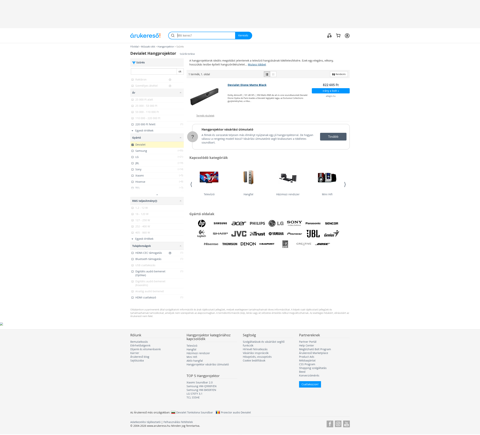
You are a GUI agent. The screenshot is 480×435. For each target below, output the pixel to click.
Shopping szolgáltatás (313, 368)
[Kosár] (338, 35)
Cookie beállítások (254, 360)
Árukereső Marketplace (313, 353)
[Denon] (248, 244)
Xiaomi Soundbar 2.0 (200, 382)
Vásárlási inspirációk (255, 353)
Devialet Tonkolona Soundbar (194, 412)
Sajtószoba (137, 360)
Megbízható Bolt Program (315, 349)
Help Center (306, 345)
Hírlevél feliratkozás (255, 349)
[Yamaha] (276, 233)
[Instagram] (338, 423)
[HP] (201, 223)
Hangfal (248, 194)
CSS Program (307, 364)
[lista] (267, 74)
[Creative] (303, 244)
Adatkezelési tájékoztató (145, 422)
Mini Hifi (327, 194)
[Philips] (257, 223)
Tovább (333, 136)
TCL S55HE (193, 397)
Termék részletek (205, 115)
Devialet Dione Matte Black (247, 85)
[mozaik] (273, 74)
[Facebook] (330, 423)
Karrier (134, 353)
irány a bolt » (331, 90)
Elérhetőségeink (140, 345)
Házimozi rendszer (288, 194)
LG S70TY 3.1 (194, 393)
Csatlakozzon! (310, 384)
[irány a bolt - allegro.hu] (207, 97)
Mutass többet (257, 64)
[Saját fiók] (347, 35)
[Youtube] (346, 423)
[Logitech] (201, 233)
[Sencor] (331, 223)
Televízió (209, 194)
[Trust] (257, 233)
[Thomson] (229, 244)
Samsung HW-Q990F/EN (202, 386)
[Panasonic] (313, 223)
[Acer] (238, 223)
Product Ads (306, 356)
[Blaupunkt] (266, 244)
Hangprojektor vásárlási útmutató (227, 129)
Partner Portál (307, 341)
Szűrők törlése (187, 54)
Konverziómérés (309, 375)
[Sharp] (220, 233)
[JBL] (313, 233)
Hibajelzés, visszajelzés (257, 356)
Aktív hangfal (195, 360)
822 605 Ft (331, 85)
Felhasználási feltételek (178, 422)
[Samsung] (220, 223)
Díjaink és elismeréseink (145, 349)
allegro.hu (331, 96)
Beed (302, 371)
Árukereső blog (139, 356)
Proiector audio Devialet (236, 412)
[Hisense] (211, 244)
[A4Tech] (285, 244)
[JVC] (238, 233)
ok (179, 71)
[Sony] (294, 223)
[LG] (276, 223)
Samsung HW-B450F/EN (201, 390)
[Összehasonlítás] (329, 35)
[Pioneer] (294, 233)
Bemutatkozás (139, 341)
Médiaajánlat (307, 360)
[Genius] (331, 233)
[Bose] (322, 244)
